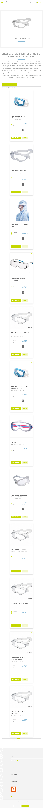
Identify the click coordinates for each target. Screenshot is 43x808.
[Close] (41, 802)
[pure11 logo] (4, 2)
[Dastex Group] (27, 789)
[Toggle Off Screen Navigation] (41, 2)
